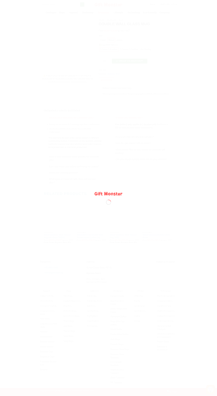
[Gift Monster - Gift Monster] (108, 193)
